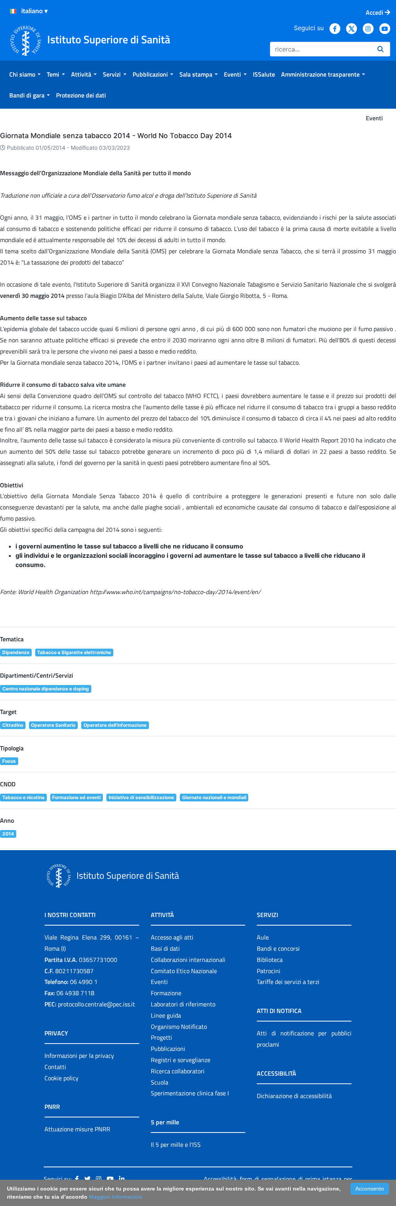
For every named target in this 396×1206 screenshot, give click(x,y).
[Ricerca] (380, 49)
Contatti (55, 1066)
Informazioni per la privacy (79, 1055)
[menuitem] (25, 74)
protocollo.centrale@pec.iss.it (96, 1004)
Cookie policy (61, 1078)
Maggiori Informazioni (115, 1197)
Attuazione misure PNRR (77, 1129)
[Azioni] (13, 11)
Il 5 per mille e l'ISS (176, 1144)
